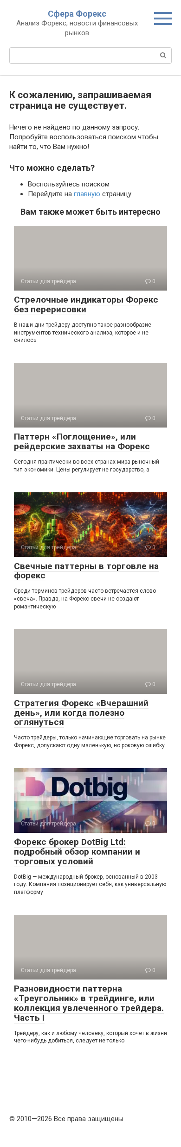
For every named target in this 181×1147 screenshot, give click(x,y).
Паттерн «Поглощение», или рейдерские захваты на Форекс (82, 441)
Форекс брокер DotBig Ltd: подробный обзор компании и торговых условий (77, 852)
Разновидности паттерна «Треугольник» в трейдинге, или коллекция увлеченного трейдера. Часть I (89, 1003)
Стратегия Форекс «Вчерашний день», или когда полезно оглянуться (81, 713)
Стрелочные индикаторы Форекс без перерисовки (86, 304)
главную (87, 194)
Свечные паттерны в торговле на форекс (86, 571)
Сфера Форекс (77, 14)
